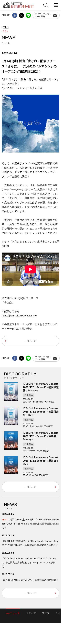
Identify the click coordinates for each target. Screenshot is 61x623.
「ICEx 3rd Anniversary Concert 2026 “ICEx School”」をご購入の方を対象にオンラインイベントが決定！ (29, 562)
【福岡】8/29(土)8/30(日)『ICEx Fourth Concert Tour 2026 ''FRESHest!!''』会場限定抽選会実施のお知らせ (30, 523)
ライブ (45, 613)
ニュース (13, 613)
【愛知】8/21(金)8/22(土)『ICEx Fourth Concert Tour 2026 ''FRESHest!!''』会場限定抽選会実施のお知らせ (30, 543)
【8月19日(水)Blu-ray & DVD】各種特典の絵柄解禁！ (30, 580)
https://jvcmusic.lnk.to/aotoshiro (19, 315)
